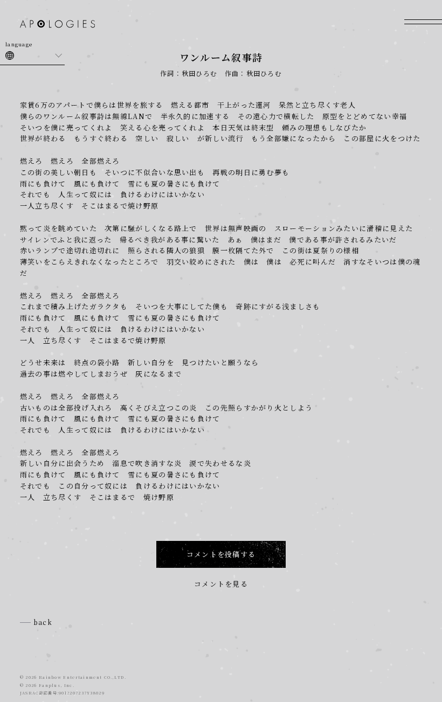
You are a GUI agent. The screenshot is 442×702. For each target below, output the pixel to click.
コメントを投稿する (221, 554)
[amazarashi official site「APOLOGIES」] (57, 25)
